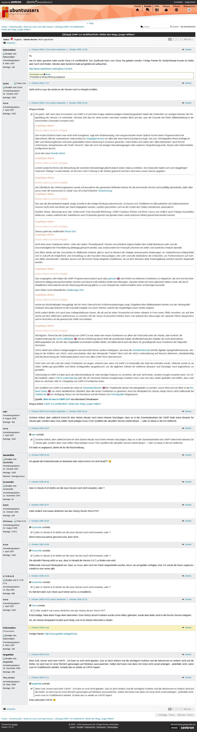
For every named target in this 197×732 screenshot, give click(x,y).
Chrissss (7, 521)
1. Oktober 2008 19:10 (39, 576)
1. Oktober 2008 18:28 (39, 455)
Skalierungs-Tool (75, 290)
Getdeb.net (40, 394)
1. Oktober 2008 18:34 (39, 482)
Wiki (157, 6)
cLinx (6, 83)
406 (13, 422)
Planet (176, 6)
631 (13, 688)
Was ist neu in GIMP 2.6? (56, 399)
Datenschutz (90, 727)
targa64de (8, 654)
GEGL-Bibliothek (64, 338)
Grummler (8, 482)
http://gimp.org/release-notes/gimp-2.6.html (50, 69)
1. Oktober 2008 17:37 (39, 83)
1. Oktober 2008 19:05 (39, 521)
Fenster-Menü (58, 153)
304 (13, 515)
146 (13, 67)
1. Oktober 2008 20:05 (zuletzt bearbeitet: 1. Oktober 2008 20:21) (58, 599)
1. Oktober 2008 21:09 (39, 654)
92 (13, 499)
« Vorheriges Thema (165, 715)
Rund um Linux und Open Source (38, 27)
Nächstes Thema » (185, 715)
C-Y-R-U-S (8, 576)
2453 (14, 97)
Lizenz (72, 727)
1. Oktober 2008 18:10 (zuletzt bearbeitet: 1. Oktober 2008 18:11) (58, 411)
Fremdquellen (118, 394)
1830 (14, 472)
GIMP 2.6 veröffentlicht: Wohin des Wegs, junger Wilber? (72, 404)
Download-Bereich (92, 387)
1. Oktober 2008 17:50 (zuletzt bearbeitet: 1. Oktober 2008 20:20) (58, 103)
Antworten (10, 43)
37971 (14, 532)
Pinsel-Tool (70, 231)
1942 (14, 113)
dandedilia (8, 455)
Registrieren (190, 2)
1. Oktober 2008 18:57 (39, 505)
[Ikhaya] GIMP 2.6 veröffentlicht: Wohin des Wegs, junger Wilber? (84, 719)
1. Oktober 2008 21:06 (39, 627)
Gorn (5, 505)
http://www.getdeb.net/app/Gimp (61, 634)
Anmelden (178, 2)
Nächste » (188, 39)
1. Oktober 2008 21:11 (39, 677)
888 (13, 593)
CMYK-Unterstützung (66, 378)
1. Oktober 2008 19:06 (39, 544)
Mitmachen (189, 6)
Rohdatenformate (141, 350)
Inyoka (15, 724)
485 (13, 672)
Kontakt (80, 727)
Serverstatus (112, 727)
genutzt (112, 278)
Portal (137, 6)
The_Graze (9, 677)
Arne (48, 74)
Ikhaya (166, 6)
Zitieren (188, 49)
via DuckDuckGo (187, 27)
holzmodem (9, 49)
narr (5, 411)
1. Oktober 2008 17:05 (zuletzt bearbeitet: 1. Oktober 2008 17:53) (58, 49)
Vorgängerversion (95, 138)
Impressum (101, 727)
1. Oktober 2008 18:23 (39, 428)
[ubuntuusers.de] (21, 13)
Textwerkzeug (105, 190)
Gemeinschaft (15, 27)
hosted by (6, 2)
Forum (147, 6)
